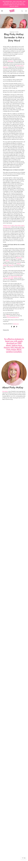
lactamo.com (16, 323)
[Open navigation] (2, 11)
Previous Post (6, 330)
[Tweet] (14, 327)
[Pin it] (16, 327)
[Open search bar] (22, 11)
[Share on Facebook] (11, 327)
